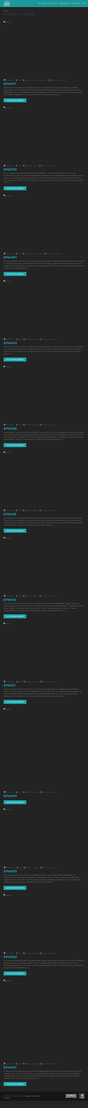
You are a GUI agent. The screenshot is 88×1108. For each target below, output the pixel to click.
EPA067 (10, 257)
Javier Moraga (37, 253)
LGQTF (35, 596)
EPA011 (10, 685)
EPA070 (10, 169)
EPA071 (10, 84)
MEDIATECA (64, 3)
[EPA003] (44, 837)
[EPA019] (44, 479)
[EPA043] (44, 308)
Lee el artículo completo (15, 100)
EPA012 (10, 600)
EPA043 (10, 343)
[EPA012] (44, 565)
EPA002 (10, 957)
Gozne (35, 166)
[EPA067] (44, 223)
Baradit (28, 425)
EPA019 (10, 514)
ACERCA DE (76, 3)
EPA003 (10, 871)
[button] (83, 3)
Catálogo (35, 80)
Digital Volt (43, 80)
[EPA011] (44, 651)
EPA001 (10, 1067)
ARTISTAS (53, 3)
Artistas (28, 80)
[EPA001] (44, 1020)
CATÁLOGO (42, 3)
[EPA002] (44, 922)
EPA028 (10, 428)
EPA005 (10, 796)
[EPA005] (44, 748)
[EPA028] (44, 394)
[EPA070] (44, 135)
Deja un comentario (58, 80)
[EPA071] (44, 49)
